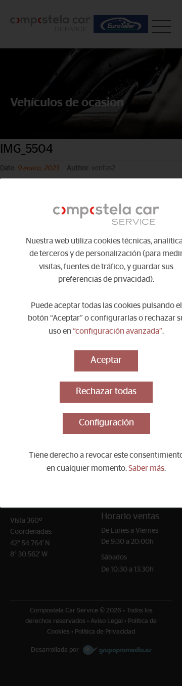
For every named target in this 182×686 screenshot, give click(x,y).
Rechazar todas (106, 391)
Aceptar (106, 360)
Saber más (146, 468)
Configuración (106, 422)
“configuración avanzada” (117, 331)
